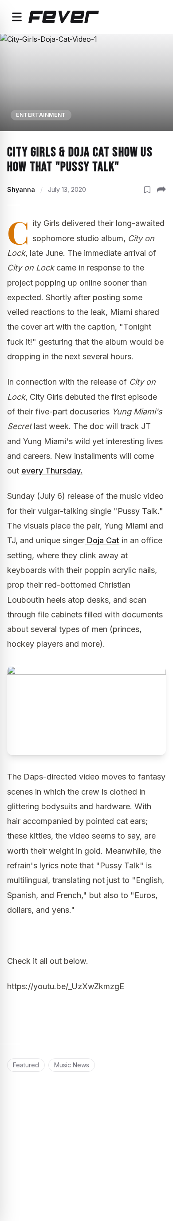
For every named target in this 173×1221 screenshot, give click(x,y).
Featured (26, 1065)
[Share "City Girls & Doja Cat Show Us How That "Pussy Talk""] (161, 189)
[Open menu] (17, 17)
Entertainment (41, 114)
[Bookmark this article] (147, 189)
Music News (71, 1065)
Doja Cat (102, 540)
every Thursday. (52, 470)
